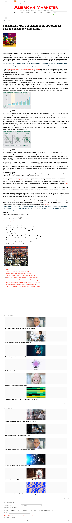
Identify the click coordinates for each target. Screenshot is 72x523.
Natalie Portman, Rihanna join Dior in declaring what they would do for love (23, 280)
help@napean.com (18, 507)
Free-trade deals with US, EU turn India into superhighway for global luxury (23, 236)
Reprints (15, 218)
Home (15, 12)
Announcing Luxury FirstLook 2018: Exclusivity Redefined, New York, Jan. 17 (23, 282)
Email (6, 20)
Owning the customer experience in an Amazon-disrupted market (21, 275)
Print (10, 20)
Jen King (6, 51)
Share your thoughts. (10, 221)
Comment (12, 17)
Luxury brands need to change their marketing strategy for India (20, 279)
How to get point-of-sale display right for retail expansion (19, 243)
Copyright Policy (16, 515)
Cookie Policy (24, 515)
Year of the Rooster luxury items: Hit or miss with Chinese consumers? (22, 277)
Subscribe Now (10, 3)
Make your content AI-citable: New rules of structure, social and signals (22, 238)
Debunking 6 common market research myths (16, 385)
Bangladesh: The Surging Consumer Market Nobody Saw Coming (23, 69)
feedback (45, 520)
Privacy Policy (7, 515)
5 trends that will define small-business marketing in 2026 (19, 242)
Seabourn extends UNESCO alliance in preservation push (19, 273)
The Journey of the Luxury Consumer (21, 179)
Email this (7, 218)
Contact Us (51, 515)
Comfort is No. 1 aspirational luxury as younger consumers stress (20, 371)
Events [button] (34, 12)
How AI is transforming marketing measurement (17, 240)
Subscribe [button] (48, 12)
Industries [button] (21, 12)
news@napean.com (14, 510)
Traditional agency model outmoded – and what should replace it (21, 226)
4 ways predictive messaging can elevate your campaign (18, 342)
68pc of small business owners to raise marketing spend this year (21, 230)
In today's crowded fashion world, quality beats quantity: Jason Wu (21, 284)
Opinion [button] (28, 12)
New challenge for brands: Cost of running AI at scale (18, 228)
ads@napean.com (48, 510)
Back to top (66, 403)
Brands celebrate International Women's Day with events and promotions (23, 286)
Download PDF (26, 218)
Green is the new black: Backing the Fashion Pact (17, 271)
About (4, 3)
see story (47, 204)
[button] (8, 1)
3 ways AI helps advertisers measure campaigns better (17, 357)
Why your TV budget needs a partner (14, 232)
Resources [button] (41, 12)
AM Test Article (9, 269)
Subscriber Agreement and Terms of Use (38, 515)
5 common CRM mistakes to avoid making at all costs (18, 234)
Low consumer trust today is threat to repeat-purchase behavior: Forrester (22, 399)
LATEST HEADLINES (15, 224)
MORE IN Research (8, 315)
